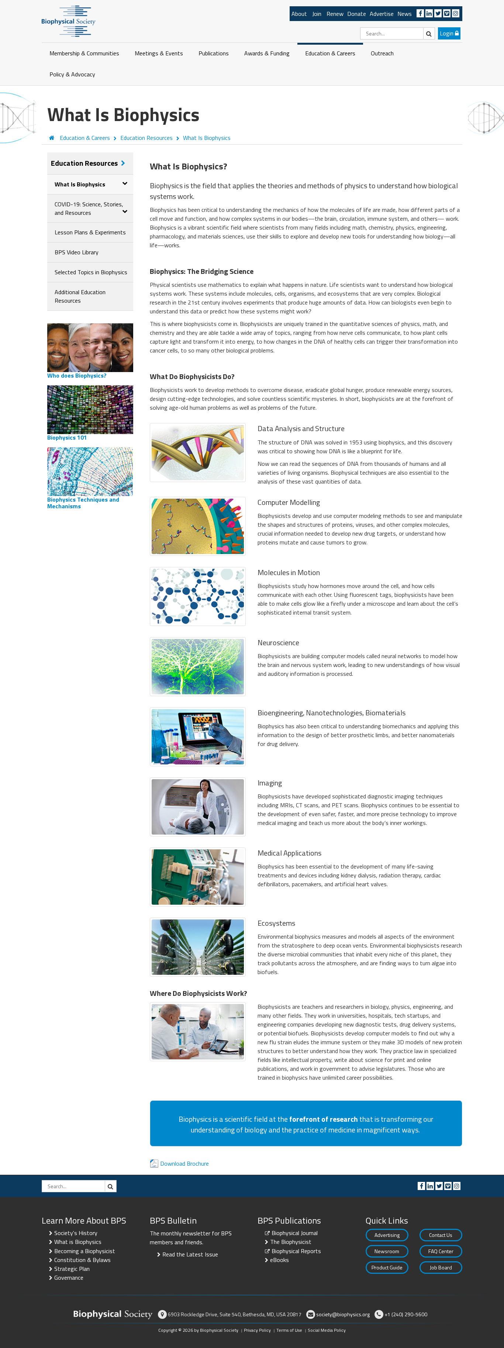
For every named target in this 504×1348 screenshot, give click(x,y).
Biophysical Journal (295, 1232)
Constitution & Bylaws (82, 1259)
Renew (335, 13)
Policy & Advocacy (72, 74)
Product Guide (387, 1267)
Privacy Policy (257, 1330)
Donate (356, 13)
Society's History (75, 1232)
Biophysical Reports (296, 1250)
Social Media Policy (327, 1330)
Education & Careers (330, 53)
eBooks (279, 1259)
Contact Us (440, 1235)
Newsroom (386, 1251)
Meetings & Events (159, 53)
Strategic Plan (72, 1268)
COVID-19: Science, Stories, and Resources (89, 208)
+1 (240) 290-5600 (405, 1314)
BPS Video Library (77, 252)
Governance (68, 1277)
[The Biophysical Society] (69, 20)
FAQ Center (440, 1251)
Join (316, 13)
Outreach (382, 53)
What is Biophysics (77, 1241)
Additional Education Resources (80, 296)
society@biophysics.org (343, 1314)
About (299, 13)
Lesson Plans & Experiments (90, 232)
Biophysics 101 (67, 437)
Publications (214, 53)
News (404, 13)
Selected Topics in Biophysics (91, 272)
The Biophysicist (290, 1241)
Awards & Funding (267, 53)
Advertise (382, 13)
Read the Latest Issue (190, 1254)
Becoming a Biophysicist (84, 1250)
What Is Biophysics (80, 184)
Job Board (441, 1267)
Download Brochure (184, 1163)
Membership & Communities (84, 53)
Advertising (387, 1235)
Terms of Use (289, 1330)
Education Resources (85, 163)
